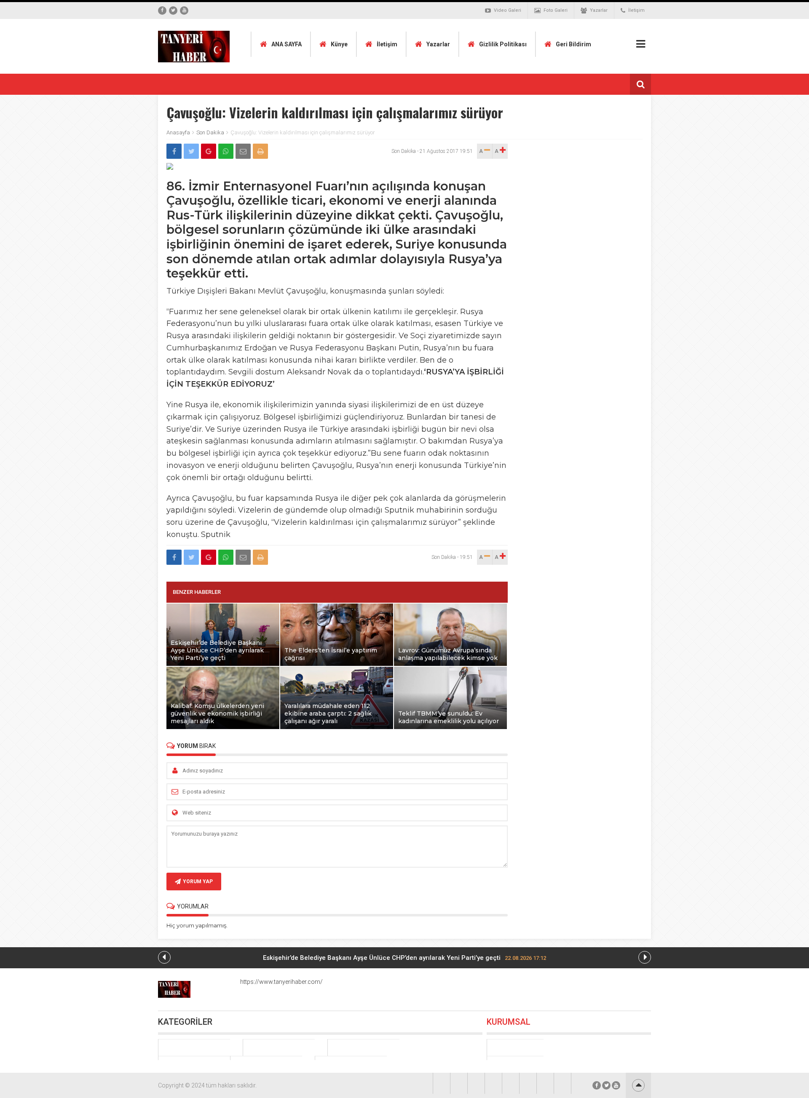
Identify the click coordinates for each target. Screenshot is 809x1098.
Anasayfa (178, 132)
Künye (339, 44)
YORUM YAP (198, 881)
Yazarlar (599, 10)
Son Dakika (210, 132)
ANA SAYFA (286, 44)
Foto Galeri (556, 10)
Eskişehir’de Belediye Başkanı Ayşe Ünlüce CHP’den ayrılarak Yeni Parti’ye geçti (404, 958)
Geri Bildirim (573, 44)
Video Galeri (507, 10)
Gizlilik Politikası (503, 44)
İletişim (636, 10)
